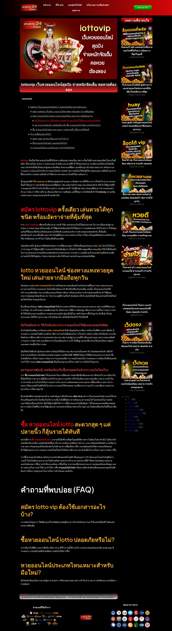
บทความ (76, 10)
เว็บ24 (130, 417)
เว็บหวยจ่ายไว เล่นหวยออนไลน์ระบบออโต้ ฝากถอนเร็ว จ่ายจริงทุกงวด (137, 271)
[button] (114, 99)
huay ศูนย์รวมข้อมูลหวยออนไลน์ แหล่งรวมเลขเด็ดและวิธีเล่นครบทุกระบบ (137, 126)
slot (129, 399)
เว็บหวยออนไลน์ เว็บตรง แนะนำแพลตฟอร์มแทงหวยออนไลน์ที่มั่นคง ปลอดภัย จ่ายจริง (137, 308)
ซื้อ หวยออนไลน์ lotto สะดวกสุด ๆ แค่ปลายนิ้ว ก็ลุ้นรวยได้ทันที (60, 130)
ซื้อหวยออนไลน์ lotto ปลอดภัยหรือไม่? (49, 143)
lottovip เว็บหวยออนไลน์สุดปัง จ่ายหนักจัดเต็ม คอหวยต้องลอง (58, 107)
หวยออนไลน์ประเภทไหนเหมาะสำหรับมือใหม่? (53, 148)
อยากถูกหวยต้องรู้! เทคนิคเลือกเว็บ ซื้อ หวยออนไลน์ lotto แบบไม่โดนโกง (68, 125)
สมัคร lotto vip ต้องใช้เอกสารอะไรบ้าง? (50, 139)
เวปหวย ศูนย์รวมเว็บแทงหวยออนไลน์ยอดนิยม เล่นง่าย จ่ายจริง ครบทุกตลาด (136, 383)
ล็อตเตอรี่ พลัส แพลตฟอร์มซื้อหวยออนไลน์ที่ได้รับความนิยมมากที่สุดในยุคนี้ (136, 50)
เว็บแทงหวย (133, 424)
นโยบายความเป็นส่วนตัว (97, 5)
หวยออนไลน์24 (135, 413)
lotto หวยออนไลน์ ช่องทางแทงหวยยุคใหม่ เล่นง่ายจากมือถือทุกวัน (62, 116)
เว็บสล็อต (132, 420)
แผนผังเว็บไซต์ (75, 5)
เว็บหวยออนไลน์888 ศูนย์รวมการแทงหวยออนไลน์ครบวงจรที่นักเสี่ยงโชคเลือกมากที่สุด (137, 88)
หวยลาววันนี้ (133, 410)
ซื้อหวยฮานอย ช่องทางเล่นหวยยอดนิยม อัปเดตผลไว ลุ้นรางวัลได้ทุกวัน (136, 197)
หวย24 (131, 406)
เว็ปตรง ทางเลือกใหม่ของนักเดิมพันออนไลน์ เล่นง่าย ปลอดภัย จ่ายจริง (136, 346)
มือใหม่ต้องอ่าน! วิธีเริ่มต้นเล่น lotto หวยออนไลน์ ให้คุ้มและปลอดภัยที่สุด (67, 121)
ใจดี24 (131, 430)
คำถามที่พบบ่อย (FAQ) (40, 134)
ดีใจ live (60, 5)
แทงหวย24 (133, 427)
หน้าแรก (47, 5)
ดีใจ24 (131, 403)
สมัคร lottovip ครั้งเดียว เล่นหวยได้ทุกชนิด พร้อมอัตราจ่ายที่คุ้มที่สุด (63, 111)
